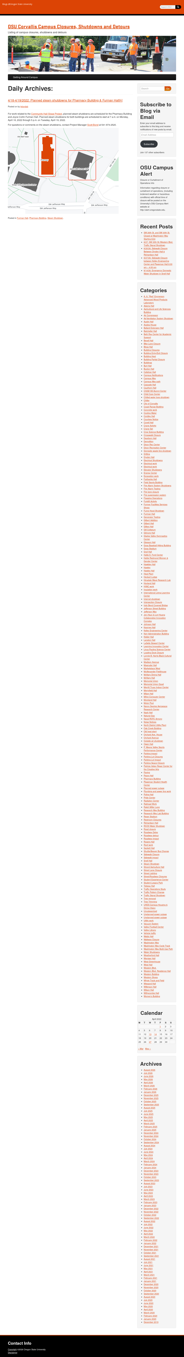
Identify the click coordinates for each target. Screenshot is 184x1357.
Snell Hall (148, 860)
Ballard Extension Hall (154, 327)
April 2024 (148, 1158)
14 (155, 1034)
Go (167, 88)
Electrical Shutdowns (153, 460)
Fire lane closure (151, 491)
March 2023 (149, 1199)
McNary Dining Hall (152, 674)
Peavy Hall (148, 775)
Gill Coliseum (150, 529)
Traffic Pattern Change (154, 892)
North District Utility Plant (155, 725)
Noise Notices (150, 721)
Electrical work (150, 463)
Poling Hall (148, 794)
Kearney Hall (149, 627)
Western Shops (151, 977)
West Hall (148, 964)
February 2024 (150, 1164)
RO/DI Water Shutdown (154, 826)
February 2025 (150, 1126)
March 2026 (149, 1085)
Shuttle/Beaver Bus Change (156, 851)
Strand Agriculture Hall (154, 866)
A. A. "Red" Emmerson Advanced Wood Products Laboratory (155, 299)
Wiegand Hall (150, 983)
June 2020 (148, 1303)
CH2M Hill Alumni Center (155, 390)
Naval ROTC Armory (153, 718)
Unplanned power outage (155, 914)
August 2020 (149, 1296)
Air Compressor (151, 315)
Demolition (148, 441)
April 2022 (148, 1233)
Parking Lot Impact (152, 759)
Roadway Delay (151, 832)
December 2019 (151, 1322)
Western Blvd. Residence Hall (157, 971)
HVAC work (149, 586)
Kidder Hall (149, 636)
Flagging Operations (153, 498)
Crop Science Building (154, 431)
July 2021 (148, 1262)
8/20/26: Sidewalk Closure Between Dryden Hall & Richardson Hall (155, 251)
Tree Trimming (150, 901)
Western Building (151, 974)
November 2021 (151, 1249)
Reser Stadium (150, 816)
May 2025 (148, 1117)
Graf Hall (148, 551)
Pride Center (149, 797)
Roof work (148, 844)
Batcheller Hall (150, 331)
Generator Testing (152, 517)
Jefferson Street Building (155, 608)
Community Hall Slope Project (46, 113)
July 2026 (148, 1073)
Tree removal (150, 898)
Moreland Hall (150, 699)
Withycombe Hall (151, 993)
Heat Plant (148, 573)
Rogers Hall (149, 841)
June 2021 (148, 1265)
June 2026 (148, 1076)
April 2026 (148, 1082)
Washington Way (151, 942)
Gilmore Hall (149, 532)
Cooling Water (150, 413)
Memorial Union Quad (154, 684)
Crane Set (148, 428)
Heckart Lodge (150, 576)
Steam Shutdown (55, 218)
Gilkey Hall (148, 526)
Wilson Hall (149, 989)
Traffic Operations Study (155, 889)
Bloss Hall (148, 346)
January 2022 (150, 1243)
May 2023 (148, 1192)
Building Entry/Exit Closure (156, 353)
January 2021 (150, 1281)
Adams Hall (149, 305)
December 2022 (151, 1208)
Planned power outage (154, 788)
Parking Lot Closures (153, 756)
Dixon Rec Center (152, 444)
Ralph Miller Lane (152, 807)
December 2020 (151, 1284)
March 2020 (149, 1312)
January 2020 (150, 1318)
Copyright (12, 1349)
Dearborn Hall (150, 438)
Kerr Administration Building (156, 633)
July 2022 (148, 1224)
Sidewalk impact (151, 857)
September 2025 (151, 1104)
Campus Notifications (153, 375)
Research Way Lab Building (156, 813)
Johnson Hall (150, 624)
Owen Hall (148, 744)
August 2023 (149, 1183)
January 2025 (150, 1129)
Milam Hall (148, 693)
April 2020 (148, 1309)
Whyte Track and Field (154, 980)
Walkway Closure (151, 939)
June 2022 (148, 1227)
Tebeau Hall (149, 885)
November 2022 (151, 1211)
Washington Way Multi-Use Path (158, 948)
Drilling (147, 454)
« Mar (140, 1048)
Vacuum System (151, 923)
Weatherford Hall (151, 955)
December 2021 (151, 1246)
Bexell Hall (148, 340)
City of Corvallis (151, 403)
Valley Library (150, 930)
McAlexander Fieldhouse (155, 671)
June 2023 (148, 1189)
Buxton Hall (149, 368)
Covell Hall (148, 422)
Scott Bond (92, 124)
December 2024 (151, 1132)
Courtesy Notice (151, 419)
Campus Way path (152, 381)
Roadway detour (151, 835)
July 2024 (148, 1148)
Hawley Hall (149, 570)
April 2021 (148, 1271)
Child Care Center (152, 394)
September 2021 (151, 1255)
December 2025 (151, 1095)
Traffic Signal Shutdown (154, 895)
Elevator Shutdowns (153, 469)
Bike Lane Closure (152, 343)
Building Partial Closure (154, 359)
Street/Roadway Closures (155, 876)
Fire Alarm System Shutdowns (157, 485)
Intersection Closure (153, 602)
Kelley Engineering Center (155, 630)
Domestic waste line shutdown (157, 450)
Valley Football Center (154, 926)
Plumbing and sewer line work (157, 791)
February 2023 (150, 1202)
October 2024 (150, 1139)
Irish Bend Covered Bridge (156, 605)
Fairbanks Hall (150, 479)
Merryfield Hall (150, 690)
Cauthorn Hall (150, 387)
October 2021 (150, 1252)
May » (148, 1048)
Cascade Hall (150, 384)
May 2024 (148, 1155)
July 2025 (148, 1110)
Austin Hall (148, 321)
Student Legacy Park (153, 882)
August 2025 (149, 1107)
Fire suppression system (155, 495)
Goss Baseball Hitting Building (157, 545)
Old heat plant (150, 731)
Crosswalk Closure (152, 435)
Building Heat (150, 356)
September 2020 (151, 1293)
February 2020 (150, 1315)
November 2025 (151, 1098)
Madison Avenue (151, 662)
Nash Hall (148, 712)
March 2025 (149, 1123)
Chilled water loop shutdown (156, 397)
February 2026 (150, 1088)
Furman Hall (22, 218)
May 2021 (148, 1268)
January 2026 (150, 1091)
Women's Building (152, 996)
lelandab (24, 106)
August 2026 (149, 1069)
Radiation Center (151, 800)
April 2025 (148, 1120)
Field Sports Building (153, 482)
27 (150, 1041)
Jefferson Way (150, 611)
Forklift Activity (150, 501)
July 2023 (148, 1186)
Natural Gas (149, 715)
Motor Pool (149, 703)
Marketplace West (152, 668)
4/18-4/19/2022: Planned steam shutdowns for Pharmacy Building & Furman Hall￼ (65, 100)
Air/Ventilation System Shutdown (158, 318)
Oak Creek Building (152, 728)
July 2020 (148, 1300)
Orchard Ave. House (153, 734)
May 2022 (148, 1230)
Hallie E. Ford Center (153, 554)
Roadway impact (151, 838)
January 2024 (150, 1167)
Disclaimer (12, 1352)
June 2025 (148, 1114)
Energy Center (150, 472)
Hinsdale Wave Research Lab (157, 580)
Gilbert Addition (151, 520)
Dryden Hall (149, 457)
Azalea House (150, 324)
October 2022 (150, 1214)
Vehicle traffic (150, 933)
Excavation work (151, 476)
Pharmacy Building (37, 218)
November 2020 (151, 1287)
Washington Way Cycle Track (157, 945)
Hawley (147, 567)
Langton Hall (149, 640)
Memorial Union (151, 681)
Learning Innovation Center (156, 646)
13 (150, 1034)
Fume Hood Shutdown (154, 510)
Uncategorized (150, 911)
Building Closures (152, 349)
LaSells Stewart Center (154, 643)
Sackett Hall (149, 848)
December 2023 (151, 1170)
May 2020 (148, 1306)
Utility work (149, 920)
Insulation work (150, 589)
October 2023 (150, 1177)
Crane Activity (150, 425)
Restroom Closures (152, 819)
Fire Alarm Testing (152, 488)
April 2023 (148, 1196)
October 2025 (150, 1101)
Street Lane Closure (153, 870)
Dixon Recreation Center (155, 447)
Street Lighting (150, 873)
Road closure (150, 829)
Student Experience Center (156, 879)
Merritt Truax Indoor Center (156, 687)
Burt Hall (148, 365)
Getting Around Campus (25, 77)
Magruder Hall (150, 665)
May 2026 (148, 1079)
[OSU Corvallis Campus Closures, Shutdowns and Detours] (92, 54)
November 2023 (151, 1173)
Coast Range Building (153, 406)
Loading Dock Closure (154, 652)
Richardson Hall (151, 822)
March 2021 (149, 1274)
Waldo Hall (148, 936)
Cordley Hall (149, 416)
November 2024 (151, 1136)
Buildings (148, 362)
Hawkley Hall (149, 564)
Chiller (147, 400)
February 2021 (150, 1277)
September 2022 (151, 1218)
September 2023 (151, 1180)
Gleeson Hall (149, 542)
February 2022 (150, 1240)
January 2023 (150, 1205)
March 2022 (149, 1236)
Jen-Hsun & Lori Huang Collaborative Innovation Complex (155, 617)
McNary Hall (149, 677)
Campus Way (150, 378)
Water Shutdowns (152, 952)
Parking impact (150, 753)
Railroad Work (150, 803)
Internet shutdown (152, 599)
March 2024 (149, 1161)
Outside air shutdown (153, 740)
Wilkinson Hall (150, 986)
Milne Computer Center (154, 696)
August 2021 (149, 1259)
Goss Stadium (150, 548)
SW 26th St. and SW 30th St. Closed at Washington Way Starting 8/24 (157, 235)
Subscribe (149, 144)
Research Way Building (154, 810)
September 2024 (151, 1142)
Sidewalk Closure (151, 854)
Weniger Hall (149, 958)
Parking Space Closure (154, 762)
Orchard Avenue (151, 737)
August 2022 (149, 1221)
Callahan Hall (150, 372)
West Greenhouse (152, 961)
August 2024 (149, 1145)
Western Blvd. (150, 967)
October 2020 (150, 1290)
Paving (147, 772)
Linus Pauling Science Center (157, 649)
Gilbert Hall (149, 523)
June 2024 (148, 1151)
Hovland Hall (149, 583)
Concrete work (150, 409)
